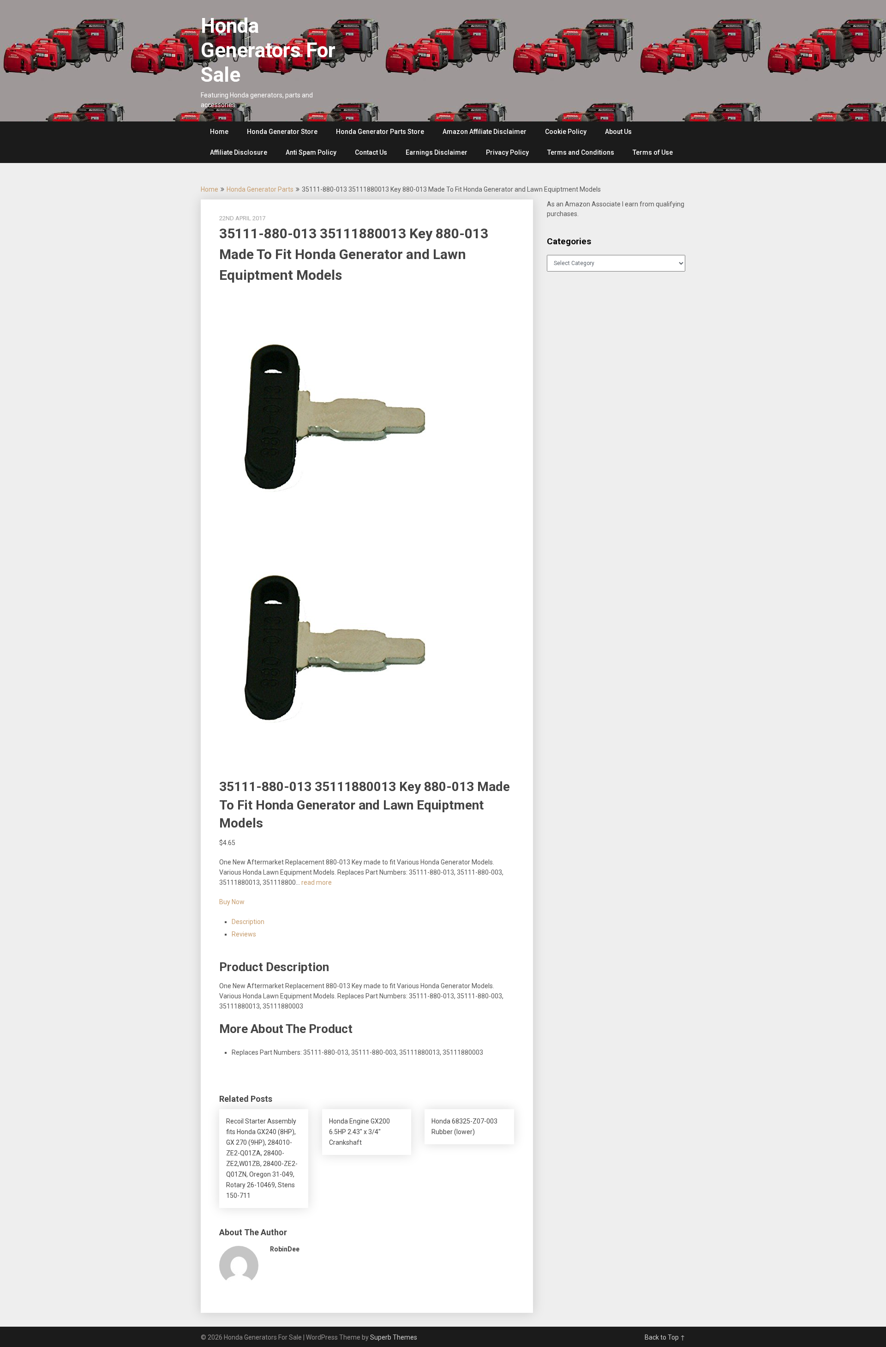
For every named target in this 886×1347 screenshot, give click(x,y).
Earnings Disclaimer (436, 152)
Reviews (244, 934)
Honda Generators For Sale (268, 50)
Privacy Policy (507, 152)
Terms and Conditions (580, 152)
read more (316, 882)
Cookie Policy (566, 131)
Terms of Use (653, 152)
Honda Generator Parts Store (380, 131)
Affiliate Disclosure (238, 152)
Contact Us (371, 152)
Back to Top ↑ (665, 1337)
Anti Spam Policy (311, 152)
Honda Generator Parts (260, 189)
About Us (618, 131)
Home (219, 131)
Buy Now (232, 902)
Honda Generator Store (282, 131)
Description (248, 921)
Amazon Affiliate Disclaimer (485, 131)
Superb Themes (393, 1337)
